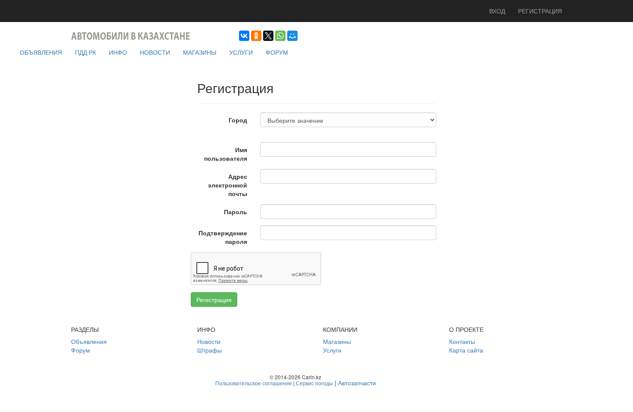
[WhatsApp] (280, 36)
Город (238, 119)
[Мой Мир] (292, 36)
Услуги (332, 350)
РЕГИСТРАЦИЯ (540, 10)
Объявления (89, 341)
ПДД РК (85, 52)
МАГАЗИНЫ (199, 52)
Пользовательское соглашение (253, 383)
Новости (208, 341)
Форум (80, 350)
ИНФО (118, 52)
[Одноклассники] (256, 36)
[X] (268, 36)
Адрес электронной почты (227, 185)
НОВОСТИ (155, 52)
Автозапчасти (357, 382)
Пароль (235, 211)
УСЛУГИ (241, 52)
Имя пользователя (225, 153)
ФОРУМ (277, 52)
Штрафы (209, 350)
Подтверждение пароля (223, 237)
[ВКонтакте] (244, 36)
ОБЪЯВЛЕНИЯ (41, 52)
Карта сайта (466, 350)
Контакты (462, 341)
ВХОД (497, 10)
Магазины (337, 341)
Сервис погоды (314, 383)
